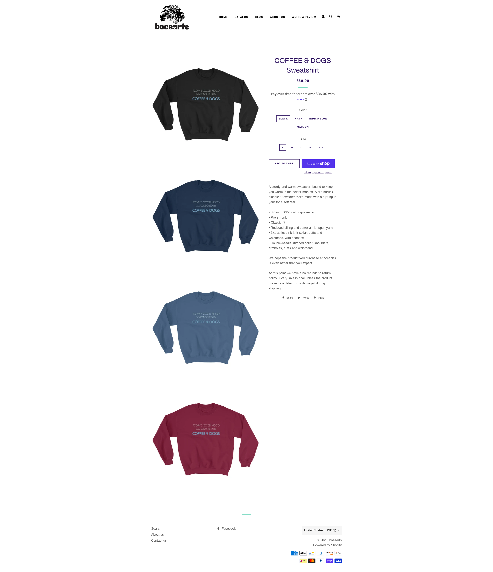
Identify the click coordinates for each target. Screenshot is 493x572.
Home (223, 16)
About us (277, 16)
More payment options (318, 172)
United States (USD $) (320, 530)
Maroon (303, 126)
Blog (259, 16)
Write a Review (304, 16)
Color (303, 110)
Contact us (159, 540)
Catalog (241, 16)
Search (156, 528)
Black (283, 118)
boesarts (335, 540)
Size (303, 139)
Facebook (228, 528)
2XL (321, 147)
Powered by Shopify (327, 545)
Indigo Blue (318, 118)
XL (310, 147)
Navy (298, 118)
